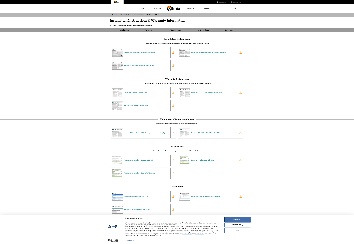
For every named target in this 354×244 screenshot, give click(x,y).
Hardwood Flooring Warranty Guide (135, 93)
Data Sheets (230, 30)
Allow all (237, 219)
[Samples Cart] (239, 8)
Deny (238, 230)
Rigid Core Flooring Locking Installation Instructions (208, 52)
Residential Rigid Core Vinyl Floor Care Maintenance (208, 133)
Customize (236, 225)
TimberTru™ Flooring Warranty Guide (136, 106)
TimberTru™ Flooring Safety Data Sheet (137, 209)
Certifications (203, 30)
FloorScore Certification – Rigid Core (203, 160)
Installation (124, 30)
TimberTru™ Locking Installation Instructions (139, 65)
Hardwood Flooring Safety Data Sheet (136, 196)
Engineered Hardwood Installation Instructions (139, 52)
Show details (129, 240)
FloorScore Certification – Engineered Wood (138, 160)
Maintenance (175, 30)
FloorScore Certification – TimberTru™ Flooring (139, 173)
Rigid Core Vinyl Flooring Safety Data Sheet (205, 196)
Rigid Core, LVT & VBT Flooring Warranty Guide (207, 93)
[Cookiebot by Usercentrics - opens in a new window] (113, 240)
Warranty (149, 30)
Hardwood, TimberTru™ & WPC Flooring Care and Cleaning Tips (145, 133)
